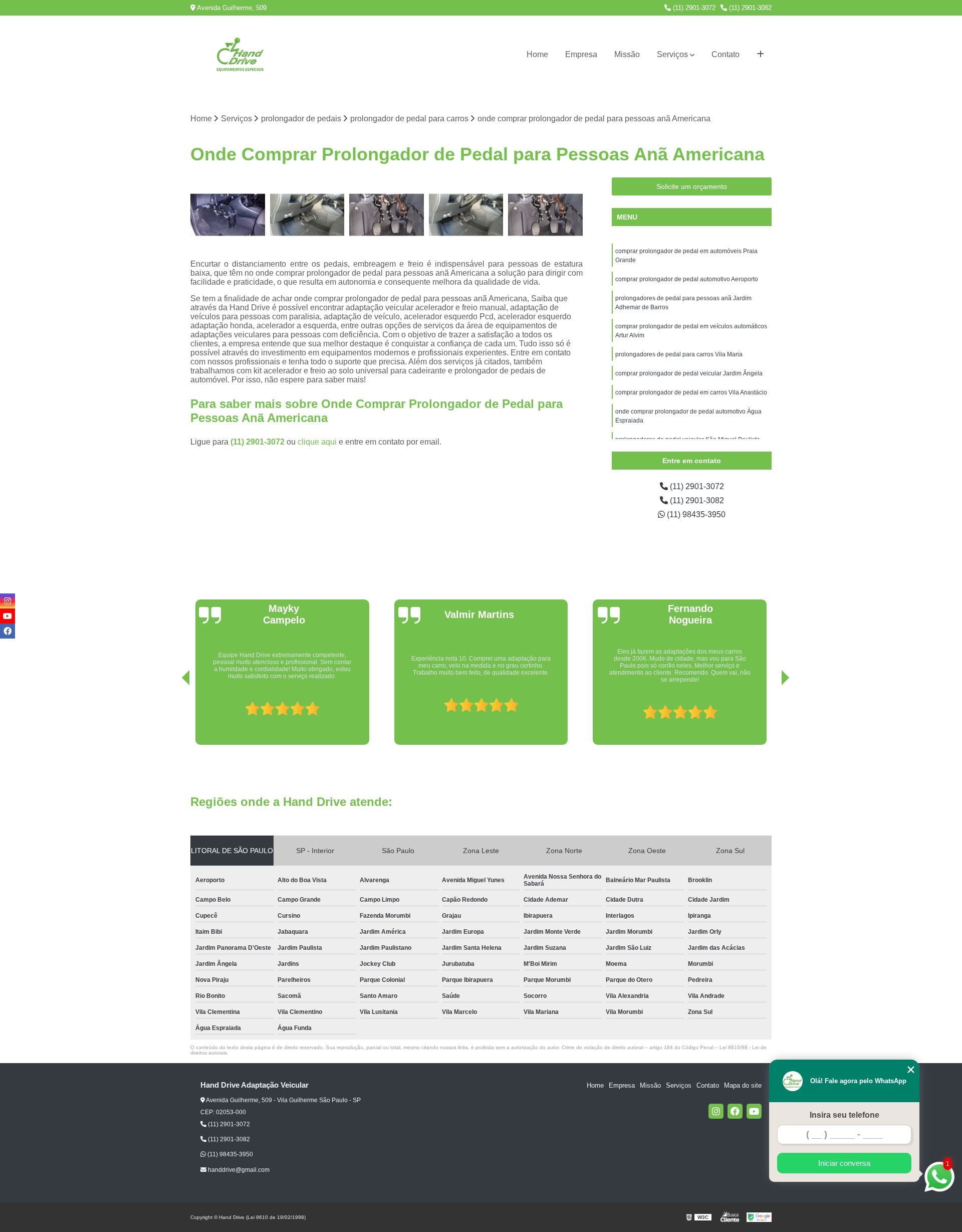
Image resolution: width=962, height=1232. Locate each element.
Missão (627, 54)
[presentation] (172, 716)
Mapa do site (743, 1085)
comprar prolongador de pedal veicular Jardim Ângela (689, 373)
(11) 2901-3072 (693, 8)
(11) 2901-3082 (749, 8)
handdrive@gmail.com (238, 1169)
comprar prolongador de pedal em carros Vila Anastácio (691, 392)
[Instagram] (716, 1111)
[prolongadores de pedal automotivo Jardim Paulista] (386, 214)
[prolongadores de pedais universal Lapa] (545, 214)
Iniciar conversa (844, 1163)
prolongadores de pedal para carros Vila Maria (679, 354)
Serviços (672, 54)
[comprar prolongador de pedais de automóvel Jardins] (307, 214)
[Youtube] (754, 1111)
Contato (725, 54)
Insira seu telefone (844, 1115)
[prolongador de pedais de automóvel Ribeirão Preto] (227, 214)
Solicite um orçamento (691, 186)
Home (537, 54)
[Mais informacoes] (760, 55)
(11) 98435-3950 (695, 514)
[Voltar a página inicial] (240, 55)
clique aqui (317, 442)
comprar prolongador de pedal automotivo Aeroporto (686, 279)
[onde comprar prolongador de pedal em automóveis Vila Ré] (466, 214)
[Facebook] (735, 1111)
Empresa (581, 54)
